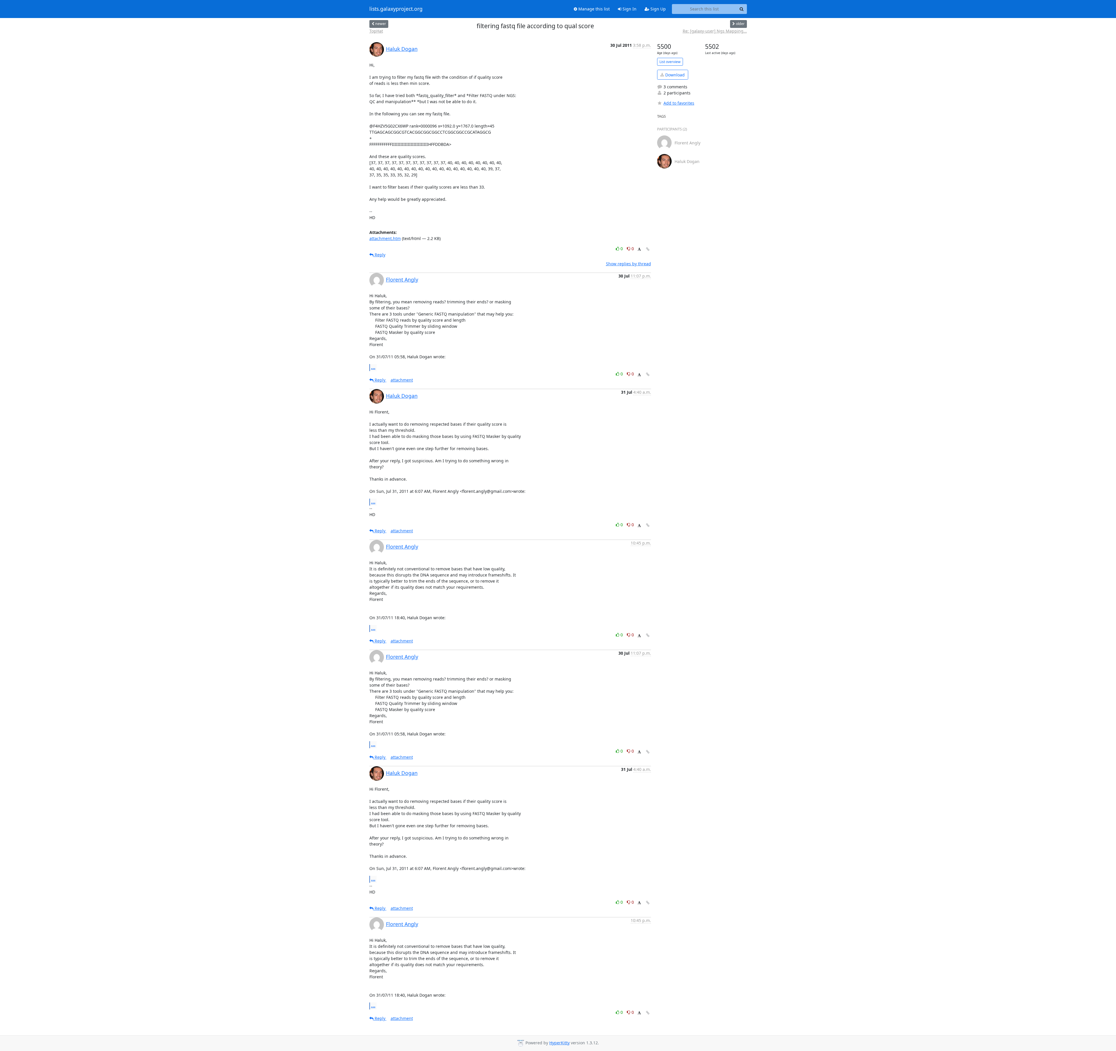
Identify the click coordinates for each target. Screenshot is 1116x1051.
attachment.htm (385, 238)
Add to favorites (678, 103)
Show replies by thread (628, 263)
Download (674, 75)
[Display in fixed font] (639, 249)
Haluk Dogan (402, 48)
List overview (670, 61)
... (373, 367)
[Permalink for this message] (648, 249)
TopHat (376, 31)
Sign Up (657, 9)
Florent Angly (402, 279)
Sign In (628, 9)
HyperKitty (559, 1042)
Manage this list (593, 9)
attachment (402, 380)
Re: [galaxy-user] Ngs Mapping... (715, 31)
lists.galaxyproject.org (396, 9)
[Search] (741, 9)
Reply (379, 254)
